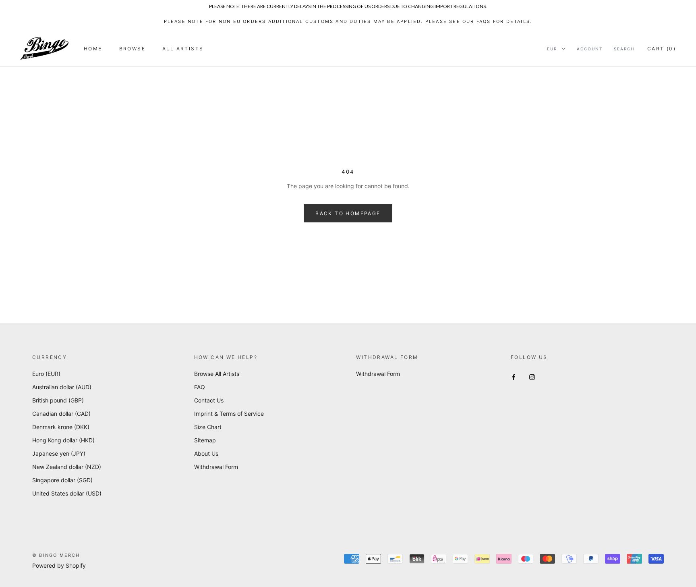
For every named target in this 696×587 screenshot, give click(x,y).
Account (590, 48)
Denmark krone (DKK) (60, 426)
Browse (132, 49)
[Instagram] (532, 376)
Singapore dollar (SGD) (62, 480)
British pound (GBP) (58, 400)
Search (624, 48)
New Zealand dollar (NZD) (66, 466)
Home (93, 49)
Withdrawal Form (216, 466)
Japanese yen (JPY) (58, 453)
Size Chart (208, 426)
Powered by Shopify (59, 565)
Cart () (661, 49)
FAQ (199, 387)
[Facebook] (513, 376)
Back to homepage (347, 213)
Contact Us (209, 400)
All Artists (182, 49)
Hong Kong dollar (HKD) (63, 440)
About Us (206, 453)
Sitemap (205, 440)
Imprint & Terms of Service (229, 413)
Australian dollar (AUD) (61, 387)
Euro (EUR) (46, 373)
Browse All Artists (216, 373)
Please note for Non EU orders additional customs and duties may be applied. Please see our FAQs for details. (348, 21)
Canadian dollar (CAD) (61, 413)
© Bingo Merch (56, 555)
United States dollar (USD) (67, 493)
